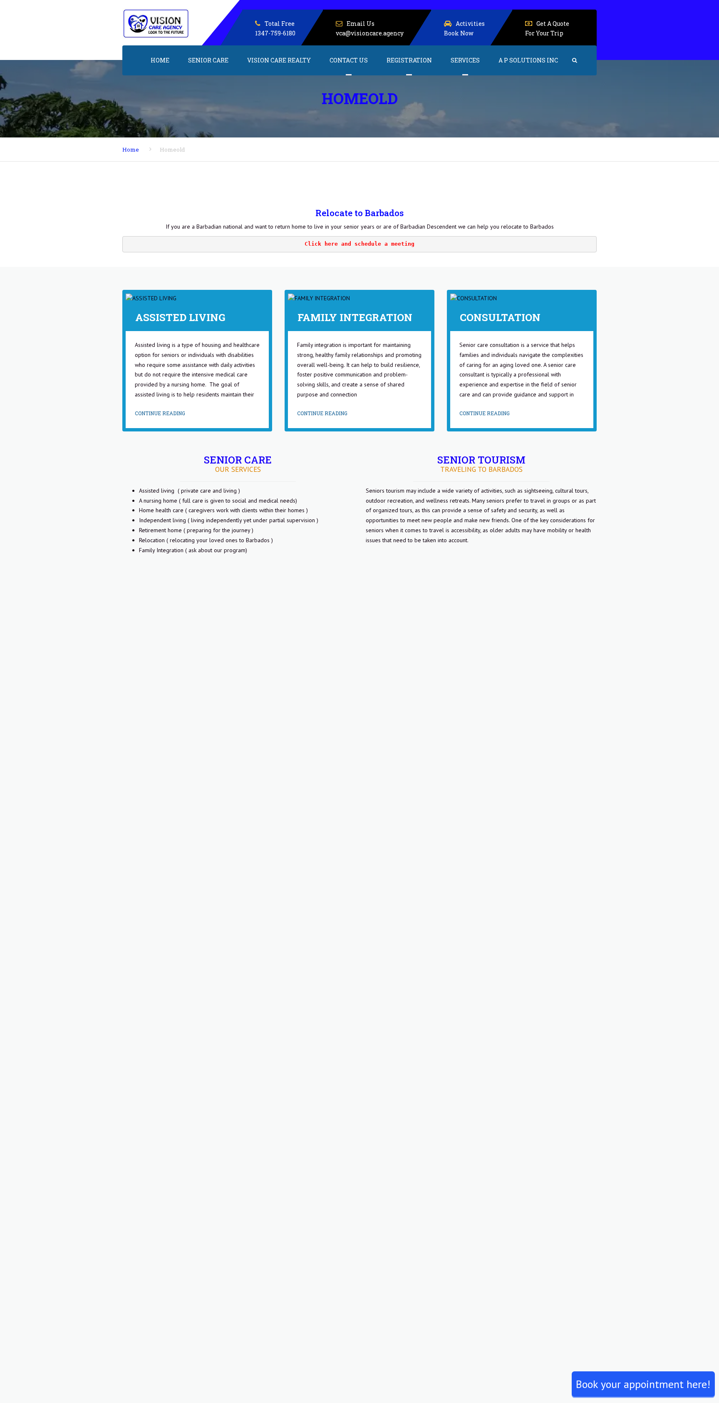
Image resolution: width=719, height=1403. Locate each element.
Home (160, 60)
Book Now (459, 33)
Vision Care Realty (279, 60)
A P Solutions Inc (528, 60)
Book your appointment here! (643, 1384)
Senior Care (208, 60)
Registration (409, 60)
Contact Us (349, 60)
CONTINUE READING (160, 413)
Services (465, 60)
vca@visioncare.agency (370, 33)
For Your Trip (544, 33)
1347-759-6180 (275, 33)
